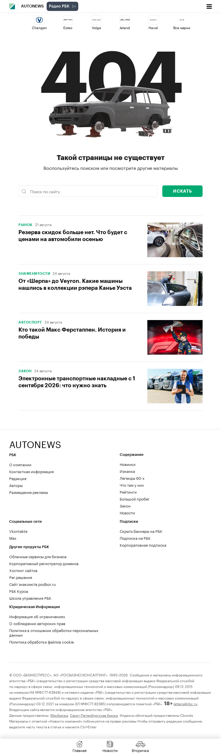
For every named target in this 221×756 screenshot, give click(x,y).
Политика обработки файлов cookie (41, 641)
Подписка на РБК (135, 538)
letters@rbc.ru (185, 703)
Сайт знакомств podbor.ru (32, 584)
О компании (20, 464)
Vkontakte (18, 531)
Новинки (128, 464)
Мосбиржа (59, 715)
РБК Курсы (18, 591)
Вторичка (140, 750)
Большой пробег (135, 498)
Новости (127, 512)
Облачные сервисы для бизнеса (37, 556)
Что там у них (132, 485)
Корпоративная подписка (143, 545)
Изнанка (127, 471)
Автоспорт (30, 322)
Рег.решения (20, 577)
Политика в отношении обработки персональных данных (53, 632)
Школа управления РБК (30, 598)
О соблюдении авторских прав (37, 623)
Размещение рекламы (28, 492)
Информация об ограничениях (37, 616)
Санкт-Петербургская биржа (94, 715)
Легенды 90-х (132, 478)
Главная (80, 750)
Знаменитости (34, 273)
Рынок (25, 225)
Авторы (16, 485)
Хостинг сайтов (23, 570)
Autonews (32, 6)
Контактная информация (31, 471)
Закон (25, 371)
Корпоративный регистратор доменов (44, 563)
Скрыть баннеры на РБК (141, 531)
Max (12, 538)
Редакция (17, 478)
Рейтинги (128, 491)
